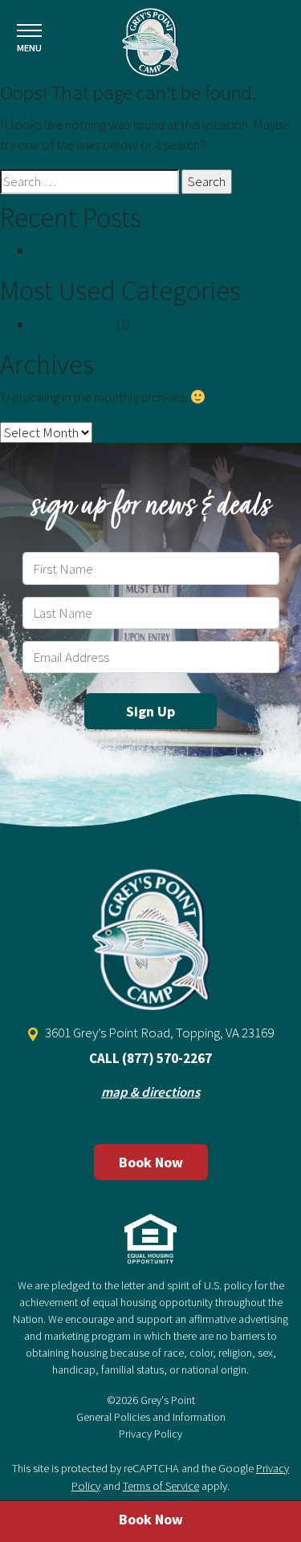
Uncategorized (73, 324)
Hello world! (66, 250)
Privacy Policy (150, 1433)
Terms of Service (161, 1486)
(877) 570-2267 (167, 1058)
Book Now (151, 1162)
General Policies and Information (151, 1417)
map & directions (150, 1092)
